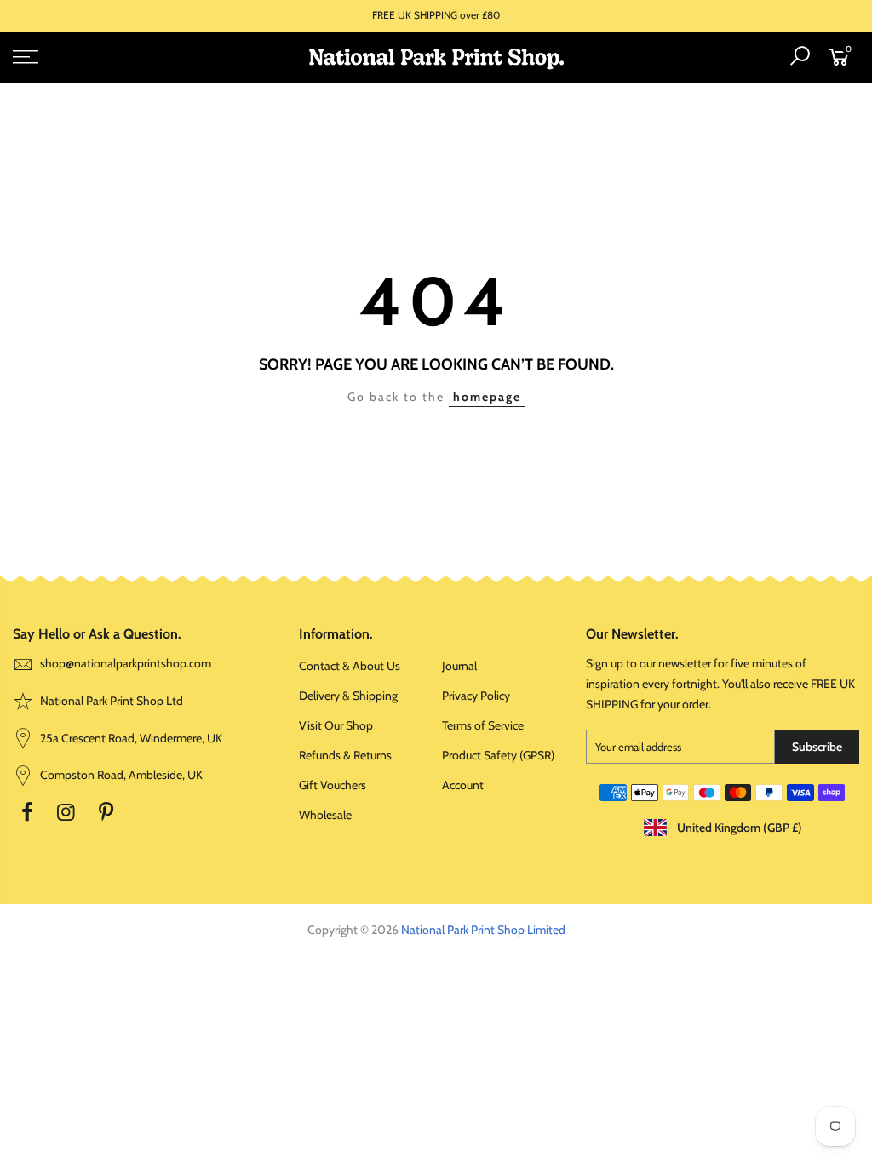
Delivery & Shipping (348, 695)
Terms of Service (483, 725)
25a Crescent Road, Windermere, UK (129, 738)
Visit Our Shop (336, 725)
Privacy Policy (476, 695)
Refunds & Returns (345, 755)
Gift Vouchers (332, 785)
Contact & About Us (349, 665)
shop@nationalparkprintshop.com (125, 663)
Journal (459, 665)
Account (463, 785)
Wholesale (325, 814)
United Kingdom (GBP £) (738, 827)
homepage (487, 396)
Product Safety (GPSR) (498, 755)
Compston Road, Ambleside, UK (120, 774)
